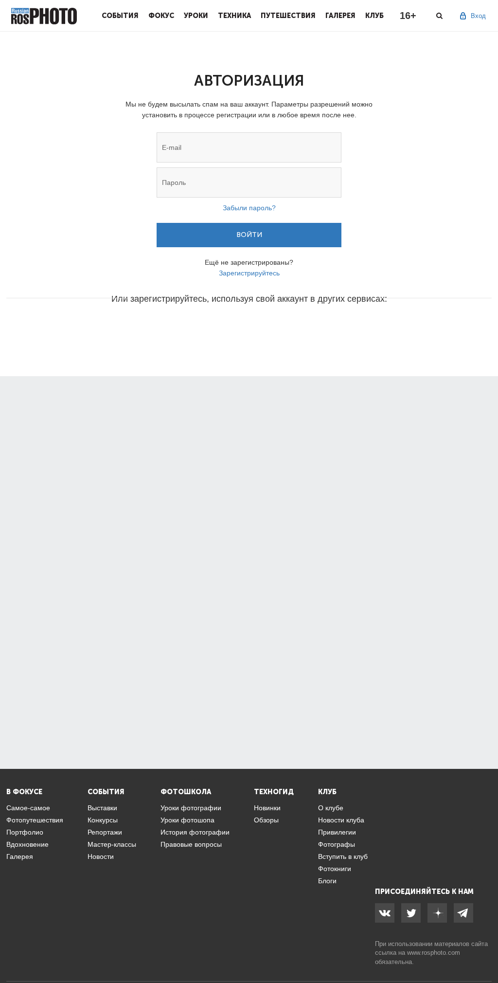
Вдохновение (27, 844)
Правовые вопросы (191, 844)
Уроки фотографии (190, 808)
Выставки (102, 808)
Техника (234, 15)
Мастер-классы (112, 844)
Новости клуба (341, 820)
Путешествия (288, 15)
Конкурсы (103, 820)
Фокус (161, 15)
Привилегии (337, 832)
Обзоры (266, 820)
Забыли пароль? (249, 208)
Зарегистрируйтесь (249, 273)
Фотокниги (334, 869)
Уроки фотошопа (187, 820)
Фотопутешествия (34, 820)
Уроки (196, 15)
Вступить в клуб (343, 856)
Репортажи (105, 832)
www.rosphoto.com (433, 952)
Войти (249, 234)
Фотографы (336, 844)
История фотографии (195, 832)
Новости (101, 856)
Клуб (374, 15)
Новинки (267, 808)
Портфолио (24, 832)
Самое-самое (28, 808)
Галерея (340, 15)
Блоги (327, 881)
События (120, 15)
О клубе (330, 808)
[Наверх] (485, 951)
